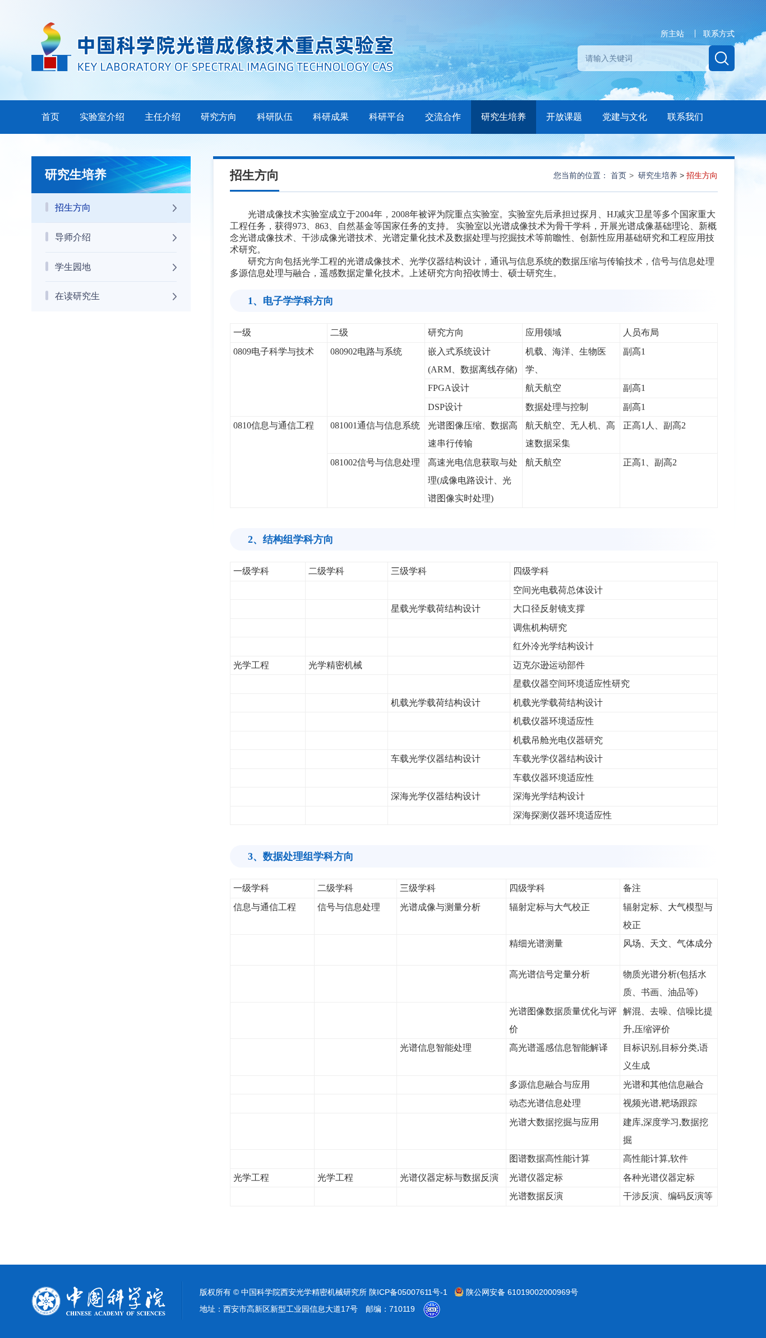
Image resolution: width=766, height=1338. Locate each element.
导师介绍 (73, 237)
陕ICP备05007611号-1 (409, 1292)
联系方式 (719, 33)
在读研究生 (77, 296)
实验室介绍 (102, 117)
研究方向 (219, 117)
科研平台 (387, 117)
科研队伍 (275, 117)
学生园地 (73, 267)
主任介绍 (163, 117)
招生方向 (73, 207)
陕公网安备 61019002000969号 (521, 1292)
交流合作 (443, 117)
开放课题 (564, 117)
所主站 (672, 33)
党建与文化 (624, 117)
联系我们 (685, 117)
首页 (50, 117)
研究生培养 (503, 117)
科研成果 (331, 117)
